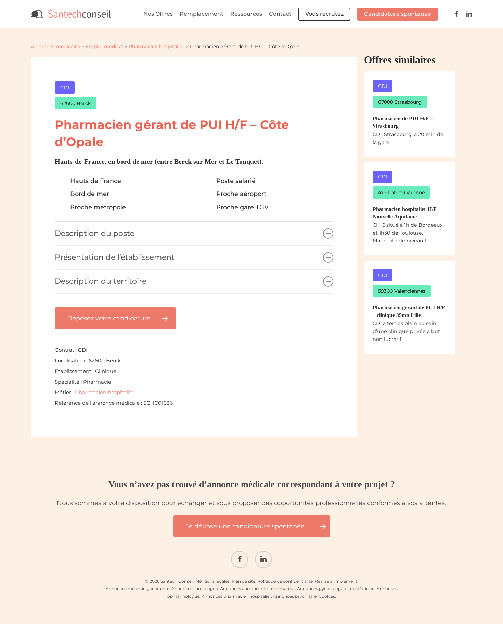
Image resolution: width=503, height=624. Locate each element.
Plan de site (243, 581)
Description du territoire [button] (100, 281)
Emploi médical (104, 46)
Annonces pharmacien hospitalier (236, 596)
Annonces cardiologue (194, 588)
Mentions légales (212, 581)
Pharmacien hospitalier (156, 46)
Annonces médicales (55, 46)
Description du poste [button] (94, 233)
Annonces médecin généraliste (137, 588)
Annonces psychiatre (295, 596)
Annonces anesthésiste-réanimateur (257, 588)
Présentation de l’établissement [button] (115, 257)
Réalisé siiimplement (336, 581)
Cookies (327, 596)
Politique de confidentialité (285, 581)
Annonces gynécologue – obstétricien (336, 588)
